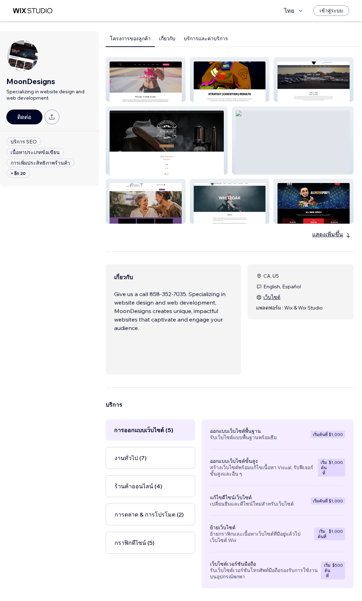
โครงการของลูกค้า (130, 38)
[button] (146, 79)
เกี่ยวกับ (167, 38)
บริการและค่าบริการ (206, 38)
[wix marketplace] (32, 11)
